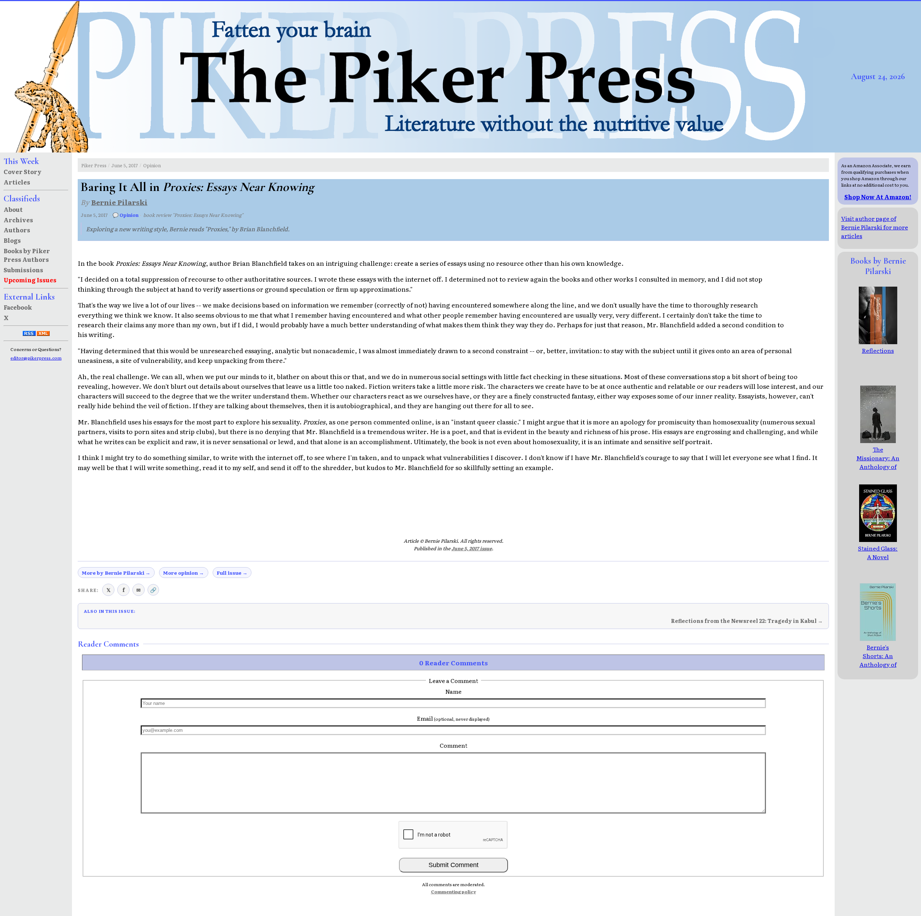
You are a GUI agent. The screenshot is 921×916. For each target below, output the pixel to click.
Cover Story (22, 171)
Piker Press (93, 165)
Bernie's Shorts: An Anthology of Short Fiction (878, 660)
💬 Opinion (126, 214)
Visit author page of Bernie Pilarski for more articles (874, 227)
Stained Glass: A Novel (878, 552)
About (13, 209)
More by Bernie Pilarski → (116, 572)
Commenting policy (453, 891)
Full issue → (232, 572)
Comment (453, 745)
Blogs (12, 240)
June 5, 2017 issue (472, 548)
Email (453, 718)
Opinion (152, 165)
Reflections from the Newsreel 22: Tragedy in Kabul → (747, 620)
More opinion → (183, 572)
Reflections (878, 350)
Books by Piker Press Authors (27, 255)
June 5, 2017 (125, 165)
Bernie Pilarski (119, 202)
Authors (17, 229)
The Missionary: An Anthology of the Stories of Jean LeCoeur (877, 466)
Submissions (23, 269)
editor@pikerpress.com (36, 358)
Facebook (18, 307)
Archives (18, 219)
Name (453, 691)
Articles (17, 182)
